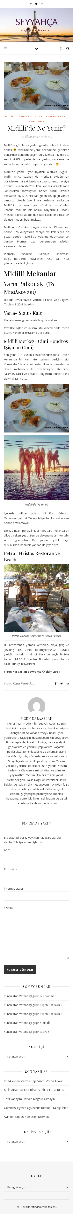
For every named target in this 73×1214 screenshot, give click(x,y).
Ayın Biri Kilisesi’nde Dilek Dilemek (26, 1117)
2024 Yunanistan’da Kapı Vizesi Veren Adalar (33, 1081)
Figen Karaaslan (23, 683)
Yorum (8, 908)
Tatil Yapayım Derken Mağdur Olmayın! (29, 1099)
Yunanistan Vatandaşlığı (19, 996)
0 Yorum (46, 136)
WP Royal (22, 1207)
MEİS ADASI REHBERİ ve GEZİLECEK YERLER (34, 1090)
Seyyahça (36, 21)
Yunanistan (56, 116)
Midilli (11, 116)
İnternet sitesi (13, 888)
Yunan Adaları (31, 116)
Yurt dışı (36, 121)
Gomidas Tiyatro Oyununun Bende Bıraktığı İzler (36, 1108)
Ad (7, 850)
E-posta (10, 869)
